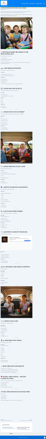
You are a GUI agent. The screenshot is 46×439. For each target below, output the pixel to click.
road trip (18, 11)
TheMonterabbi (3, 5)
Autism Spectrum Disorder (7, 427)
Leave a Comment (4, 428)
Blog (44, 3)
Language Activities (39, 3)
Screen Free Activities (25, 3)
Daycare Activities (32, 3)
